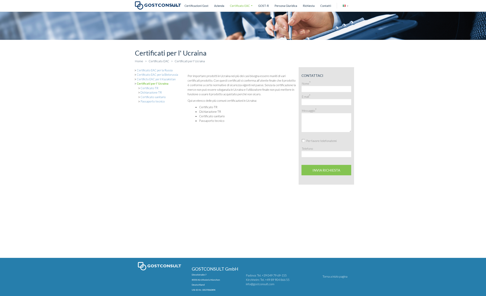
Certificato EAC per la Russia (155, 70)
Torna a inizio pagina (335, 276)
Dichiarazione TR (151, 92)
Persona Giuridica (286, 5)
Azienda (219, 5)
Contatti (325, 5)
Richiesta (309, 5)
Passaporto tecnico (152, 101)
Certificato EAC (241, 6)
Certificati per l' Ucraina (190, 61)
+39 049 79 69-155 (274, 275)
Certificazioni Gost (196, 5)
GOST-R (263, 5)
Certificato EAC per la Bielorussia (157, 74)
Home (139, 61)
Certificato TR (149, 88)
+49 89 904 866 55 (277, 279)
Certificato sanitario (153, 97)
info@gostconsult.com (260, 284)
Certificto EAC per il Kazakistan (156, 79)
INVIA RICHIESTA (326, 170)
